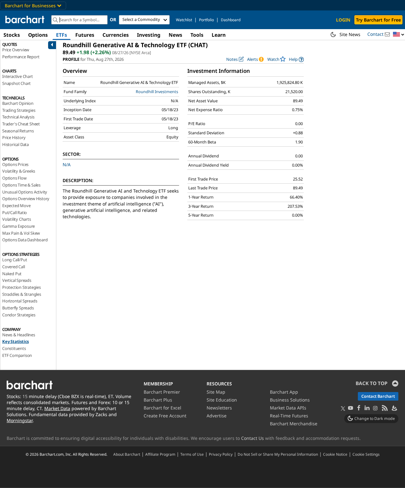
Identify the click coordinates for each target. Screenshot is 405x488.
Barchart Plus (158, 400)
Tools (196, 34)
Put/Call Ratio (14, 212)
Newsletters (219, 408)
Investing (148, 34)
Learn (219, 34)
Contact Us (252, 438)
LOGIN (343, 20)
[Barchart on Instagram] (375, 408)
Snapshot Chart (16, 83)
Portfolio (206, 19)
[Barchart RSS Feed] (384, 408)
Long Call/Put (14, 260)
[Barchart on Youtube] (350, 408)
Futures (84, 34)
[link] (296, 59)
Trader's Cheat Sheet (21, 124)
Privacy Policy (221, 454)
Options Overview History (25, 198)
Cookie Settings (366, 454)
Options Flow (14, 178)
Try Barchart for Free (378, 20)
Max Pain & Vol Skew (21, 233)
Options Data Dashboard (25, 240)
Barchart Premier (162, 392)
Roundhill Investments (157, 91)
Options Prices (15, 164)
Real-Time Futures (289, 416)
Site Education (222, 400)
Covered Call (13, 266)
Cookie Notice (335, 454)
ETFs (61, 34)
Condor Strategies (18, 315)
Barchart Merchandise (293, 424)
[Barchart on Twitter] (343, 408)
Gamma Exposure (18, 226)
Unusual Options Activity (24, 192)
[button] (398, 35)
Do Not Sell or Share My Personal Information (278, 454)
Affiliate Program (160, 454)
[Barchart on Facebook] (359, 408)
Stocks (11, 34)
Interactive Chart (17, 76)
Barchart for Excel (162, 408)
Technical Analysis (18, 117)
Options (38, 34)
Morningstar (20, 420)
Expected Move (16, 205)
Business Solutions (290, 400)
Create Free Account (165, 416)
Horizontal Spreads (19, 301)
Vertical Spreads (16, 280)
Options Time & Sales (21, 185)
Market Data (57, 408)
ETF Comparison (17, 355)
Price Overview (15, 50)
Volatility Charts (16, 219)
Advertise (217, 416)
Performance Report (20, 57)
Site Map (216, 392)
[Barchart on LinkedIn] (367, 408)
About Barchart (126, 454)
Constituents (14, 348)
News (175, 34)
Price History (13, 137)
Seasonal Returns (18, 131)
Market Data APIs (288, 408)
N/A (67, 165)
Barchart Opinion (18, 103)
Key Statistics (15, 341)
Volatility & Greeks (18, 171)
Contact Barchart (378, 396)
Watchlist (184, 19)
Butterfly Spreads (18, 308)
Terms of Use (192, 454)
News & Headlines (18, 335)
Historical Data (15, 144)
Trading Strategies (18, 110)
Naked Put (12, 273)
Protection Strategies (21, 287)
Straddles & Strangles (21, 294)
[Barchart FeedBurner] (394, 408)
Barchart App (284, 392)
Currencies (116, 34)
